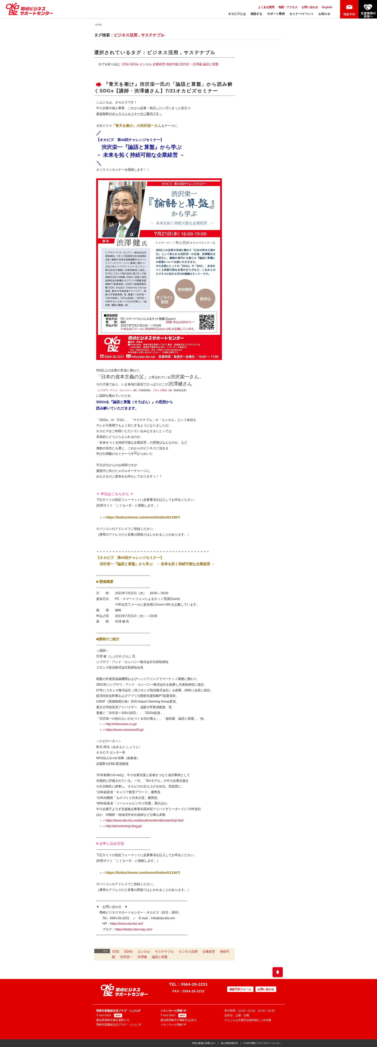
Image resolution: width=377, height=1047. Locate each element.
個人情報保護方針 (229, 1043)
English (327, 7)
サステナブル (153, 35)
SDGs (134, 64)
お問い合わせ (310, 7)
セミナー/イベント (301, 13)
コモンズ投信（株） (163, 390)
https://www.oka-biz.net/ (126, 923)
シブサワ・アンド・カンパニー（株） (119, 390)
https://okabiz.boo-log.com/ (133, 929)
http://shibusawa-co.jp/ (121, 724)
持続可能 (172, 64)
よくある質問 (266, 7)
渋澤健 (197, 64)
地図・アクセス (288, 7)
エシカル (145, 64)
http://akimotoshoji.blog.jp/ (124, 826)
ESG (126, 64)
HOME (98, 24)
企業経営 (159, 64)
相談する (256, 13)
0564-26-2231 (194, 984)
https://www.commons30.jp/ (125, 729)
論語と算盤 (211, 64)
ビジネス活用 (125, 35)
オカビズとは (237, 13)
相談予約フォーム (240, 989)
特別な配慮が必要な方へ (204, 1043)
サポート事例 (276, 13)
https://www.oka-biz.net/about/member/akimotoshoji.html (145, 820)
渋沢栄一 (185, 64)
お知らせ (324, 13)
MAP (118, 1015)
